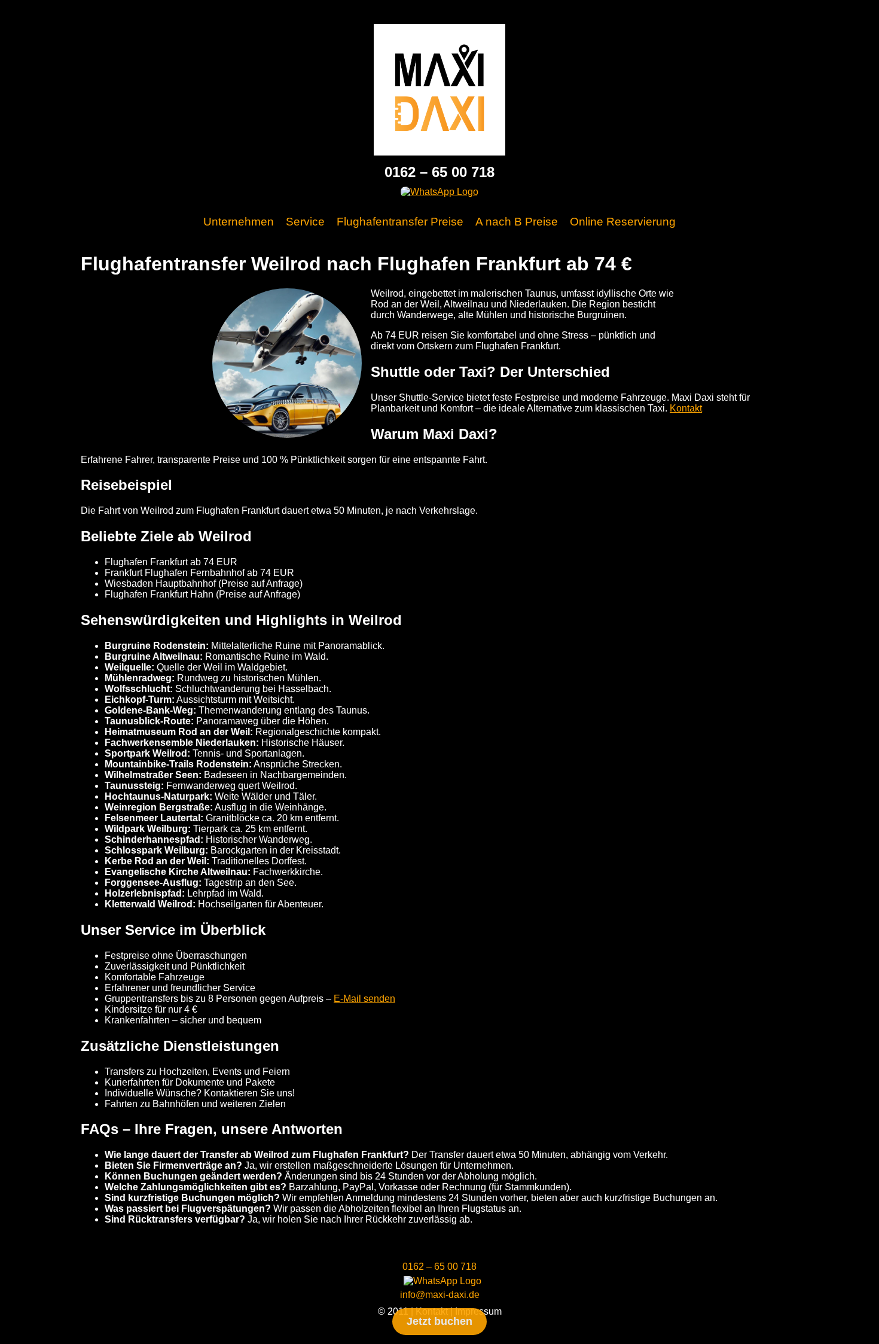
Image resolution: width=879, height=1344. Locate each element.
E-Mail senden (364, 998)
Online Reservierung (623, 221)
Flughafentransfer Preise (400, 221)
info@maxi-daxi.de (440, 1295)
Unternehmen (238, 221)
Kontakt (686, 408)
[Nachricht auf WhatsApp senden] (439, 192)
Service (305, 221)
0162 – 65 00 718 (439, 172)
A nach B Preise (516, 221)
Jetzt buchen (439, 1321)
